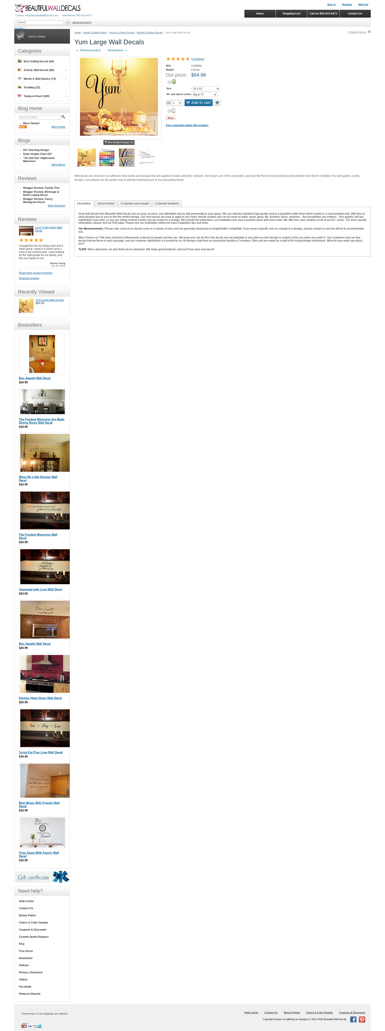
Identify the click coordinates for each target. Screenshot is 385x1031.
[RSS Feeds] (23, 127)
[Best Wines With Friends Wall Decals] (46, 796)
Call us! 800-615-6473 (323, 13)
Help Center (26, 901)
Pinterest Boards (30, 993)
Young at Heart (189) (36, 96)
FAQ (21, 944)
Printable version (357, 32)
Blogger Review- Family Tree (41, 187)
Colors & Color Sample (33, 922)
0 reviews (198, 59)
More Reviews (56, 205)
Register (347, 4)
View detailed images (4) (120, 142)
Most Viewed (31, 123)
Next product (118, 50)
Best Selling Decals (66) (39, 61)
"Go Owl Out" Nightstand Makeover (38, 160)
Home (77, 32)
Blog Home (58, 126)
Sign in (331, 4)
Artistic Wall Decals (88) (39, 70)
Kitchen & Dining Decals (150, 32)
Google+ (19, 28)
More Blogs (58, 164)
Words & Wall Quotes (95, 32)
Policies (24, 965)
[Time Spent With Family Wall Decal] (42, 846)
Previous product (88, 50)
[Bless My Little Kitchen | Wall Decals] (45, 470)
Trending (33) (32, 87)
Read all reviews (29, 278)
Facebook (25, 986)
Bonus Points (27, 915)
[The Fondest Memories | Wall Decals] (45, 528)
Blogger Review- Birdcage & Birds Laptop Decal (41, 193)
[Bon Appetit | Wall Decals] (42, 372)
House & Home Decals (121, 32)
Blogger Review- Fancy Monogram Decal (38, 200)
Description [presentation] (84, 203)
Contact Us (26, 908)
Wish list (363, 4)
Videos (23, 979)
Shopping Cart (292, 13)
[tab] (84, 203)
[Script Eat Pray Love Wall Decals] (45, 746)
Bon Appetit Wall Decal (35, 378)
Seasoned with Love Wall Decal (40, 589)
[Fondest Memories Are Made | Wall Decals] (42, 413)
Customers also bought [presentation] (135, 203)
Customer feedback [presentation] (167, 203)
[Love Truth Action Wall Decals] (26, 234)
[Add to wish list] (217, 102)
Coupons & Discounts (33, 929)
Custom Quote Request (34, 936)
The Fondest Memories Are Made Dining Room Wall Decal (41, 421)
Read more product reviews (35, 273)
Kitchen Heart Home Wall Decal (40, 698)
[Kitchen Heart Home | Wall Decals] (45, 691)
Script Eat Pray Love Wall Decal (41, 752)
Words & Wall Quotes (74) (40, 78)
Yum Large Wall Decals (50, 300)
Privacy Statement (31, 972)
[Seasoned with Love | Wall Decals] (46, 583)
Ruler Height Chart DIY (37, 154)
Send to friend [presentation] (105, 203)
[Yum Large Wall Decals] (26, 312)
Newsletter (26, 958)
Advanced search (81, 22)
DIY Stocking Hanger (36, 150)
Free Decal (26, 951)
